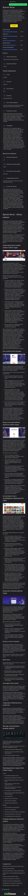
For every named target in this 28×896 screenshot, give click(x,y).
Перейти (14, 25)
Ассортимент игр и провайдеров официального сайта (14, 873)
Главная (5, 1)
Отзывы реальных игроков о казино (11, 885)
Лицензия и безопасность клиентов (11, 878)
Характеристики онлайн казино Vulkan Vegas (13, 866)
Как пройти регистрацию (8, 868)
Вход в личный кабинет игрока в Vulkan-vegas (13, 870)
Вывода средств (6, 43)
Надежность (5, 34)
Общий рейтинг (6, 29)
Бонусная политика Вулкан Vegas (10, 876)
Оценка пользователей (8, 47)
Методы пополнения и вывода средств (12, 881)
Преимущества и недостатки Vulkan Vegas (12, 883)
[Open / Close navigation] (24, 893)
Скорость (5, 38)
